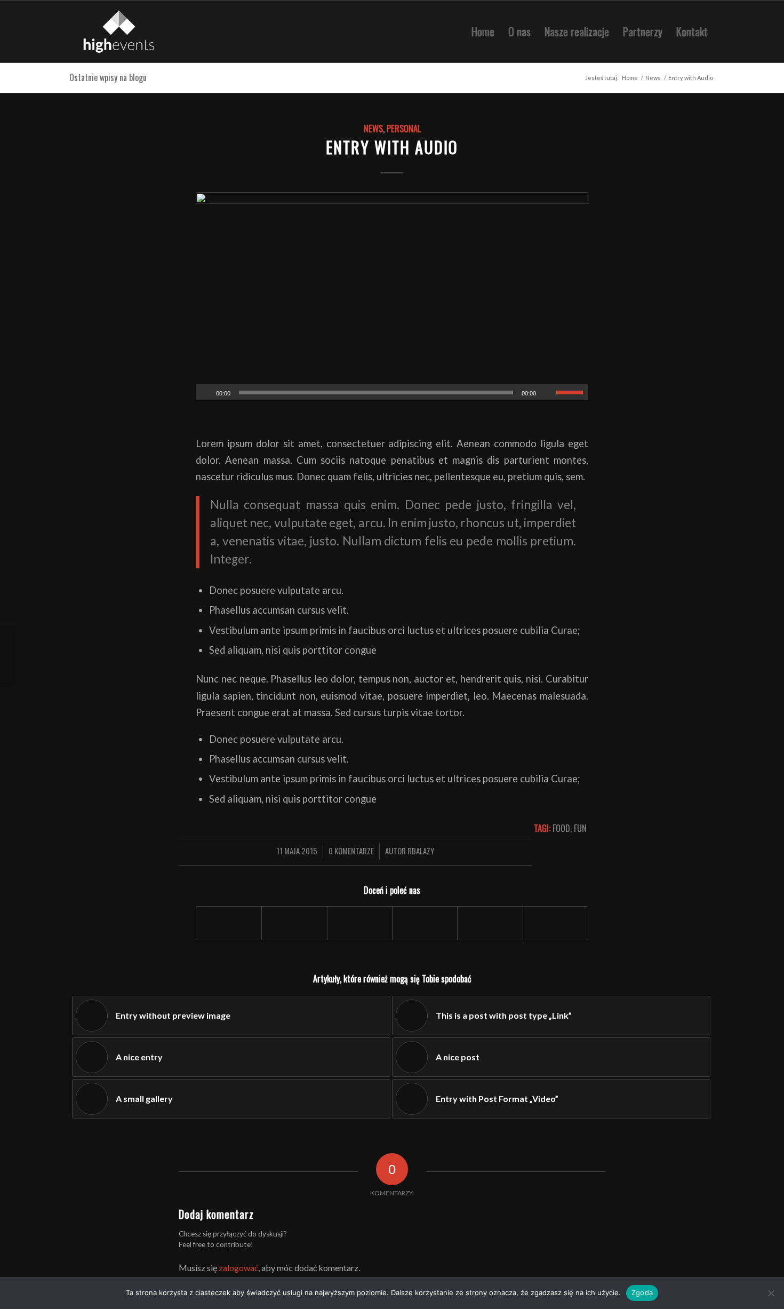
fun (580, 828)
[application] (392, 392)
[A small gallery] (8, 654)
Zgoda (642, 1292)
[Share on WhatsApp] (425, 923)
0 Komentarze (351, 850)
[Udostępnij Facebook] (228, 923)
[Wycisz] (547, 392)
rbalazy (420, 850)
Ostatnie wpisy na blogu (108, 77)
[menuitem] (483, 31)
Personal (404, 128)
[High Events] (119, 31)
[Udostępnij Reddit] (555, 923)
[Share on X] (359, 923)
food (561, 828)
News (373, 128)
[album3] (392, 296)
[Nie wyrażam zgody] (770, 1293)
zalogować (238, 1268)
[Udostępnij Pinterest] (490, 923)
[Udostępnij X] (294, 923)
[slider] (572, 392)
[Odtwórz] (204, 392)
